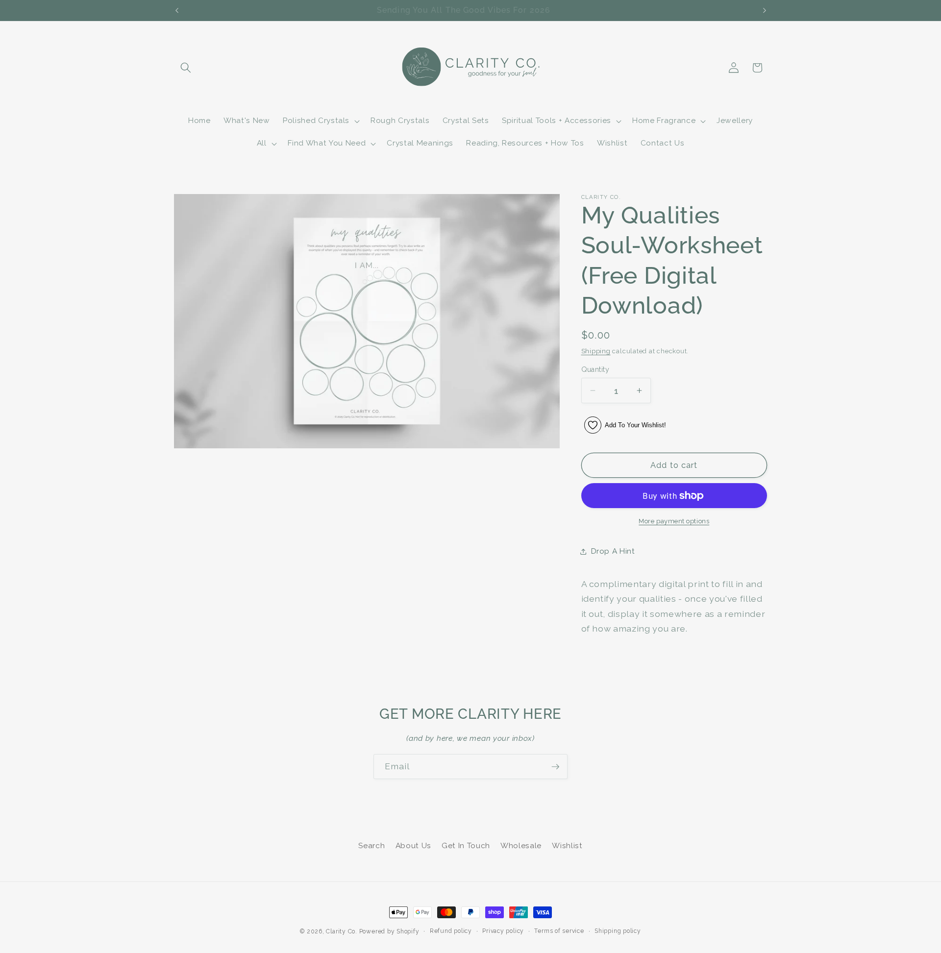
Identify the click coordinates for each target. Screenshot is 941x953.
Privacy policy (503, 931)
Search (371, 845)
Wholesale (521, 845)
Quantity (595, 369)
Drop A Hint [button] (613, 551)
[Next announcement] (764, 10)
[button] (186, 67)
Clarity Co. (341, 931)
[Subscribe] (555, 767)
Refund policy (451, 931)
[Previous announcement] (177, 10)
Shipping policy (617, 931)
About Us (413, 845)
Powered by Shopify (389, 931)
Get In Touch (466, 845)
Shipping (596, 351)
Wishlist (567, 845)
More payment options (674, 521)
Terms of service (559, 931)
